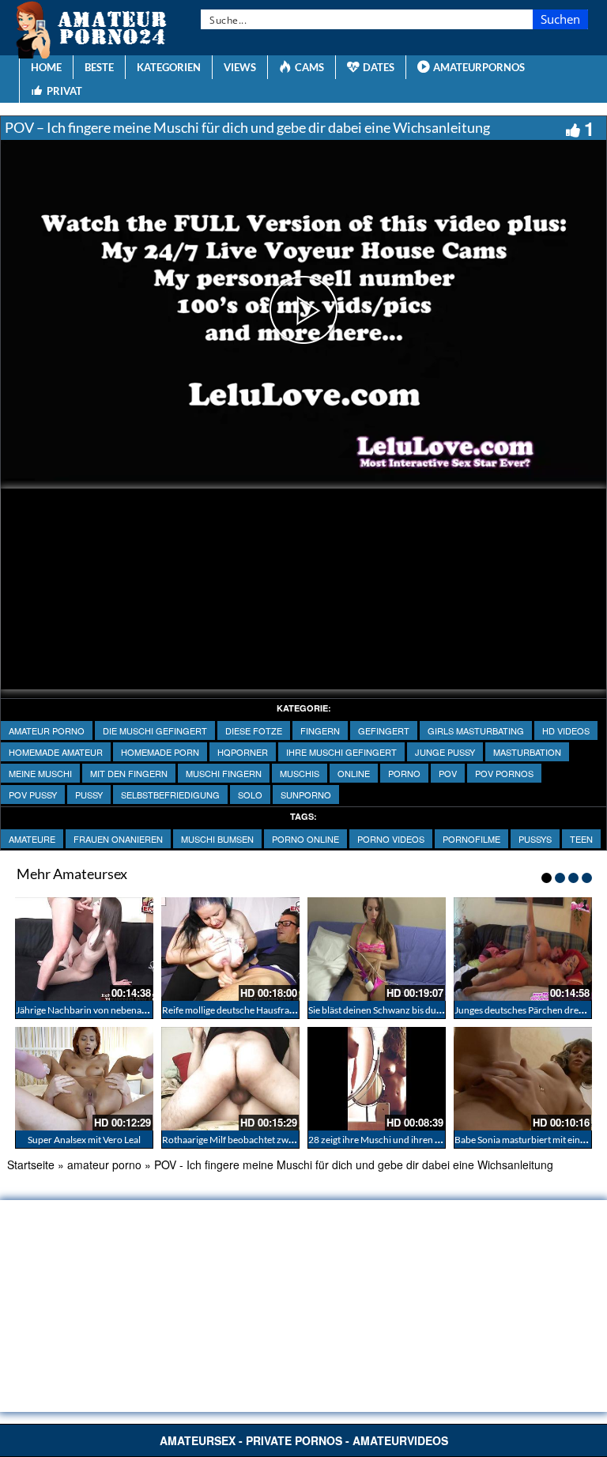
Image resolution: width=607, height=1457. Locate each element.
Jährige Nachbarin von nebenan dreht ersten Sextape (124, 1010)
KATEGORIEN (169, 67)
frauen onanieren (118, 838)
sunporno (306, 794)
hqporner (242, 751)
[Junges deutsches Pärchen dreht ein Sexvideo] (523, 949)
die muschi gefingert (155, 730)
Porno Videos (390, 838)
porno (404, 773)
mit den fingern (129, 773)
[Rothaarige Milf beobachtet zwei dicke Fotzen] (230, 1078)
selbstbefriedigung (170, 794)
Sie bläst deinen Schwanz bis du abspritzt (391, 1010)
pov (448, 773)
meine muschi (40, 773)
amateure (32, 838)
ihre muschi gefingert (341, 751)
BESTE (99, 67)
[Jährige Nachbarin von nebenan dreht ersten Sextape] (84, 949)
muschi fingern (224, 773)
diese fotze (253, 730)
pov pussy (33, 794)
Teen (581, 838)
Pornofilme (471, 838)
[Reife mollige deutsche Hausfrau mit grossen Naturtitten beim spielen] (230, 949)
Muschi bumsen (217, 838)
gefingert (383, 730)
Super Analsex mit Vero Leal (84, 1140)
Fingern (320, 730)
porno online (305, 838)
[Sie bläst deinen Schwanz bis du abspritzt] (376, 949)
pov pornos (504, 773)
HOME (46, 67)
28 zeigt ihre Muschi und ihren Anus (382, 1140)
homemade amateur (56, 751)
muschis (299, 773)
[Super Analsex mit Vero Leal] (84, 1078)
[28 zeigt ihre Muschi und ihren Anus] (376, 1078)
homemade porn (160, 751)
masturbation (527, 751)
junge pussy (445, 751)
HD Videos (566, 730)
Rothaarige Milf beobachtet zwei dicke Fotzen (256, 1140)
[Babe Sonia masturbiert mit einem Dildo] (523, 1078)
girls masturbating (476, 730)
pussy (89, 794)
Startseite (31, 1164)
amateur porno (47, 730)
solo (250, 794)
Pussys (535, 838)
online (353, 773)
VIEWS (240, 67)
